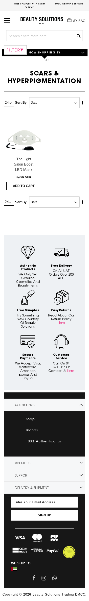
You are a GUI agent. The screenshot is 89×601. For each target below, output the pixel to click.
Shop (30, 419)
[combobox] (44, 35)
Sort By (20, 102)
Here (61, 323)
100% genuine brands (69, 3)
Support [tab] (22, 475)
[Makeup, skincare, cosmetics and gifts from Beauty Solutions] (44, 18)
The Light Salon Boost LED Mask (23, 164)
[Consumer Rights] (69, 551)
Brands (32, 430)
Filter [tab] (13, 50)
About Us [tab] (22, 463)
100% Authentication (44, 441)
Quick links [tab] (24, 405)
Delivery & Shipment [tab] (32, 488)
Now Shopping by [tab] (45, 52)
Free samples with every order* (30, 5)
